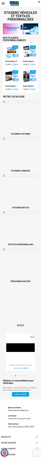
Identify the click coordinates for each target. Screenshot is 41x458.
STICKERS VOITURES (20, 134)
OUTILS (20, 325)
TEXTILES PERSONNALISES (20, 244)
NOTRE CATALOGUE (14, 96)
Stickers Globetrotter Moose (20, 365)
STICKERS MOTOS (20, 207)
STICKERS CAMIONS (20, 171)
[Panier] (38, 3)
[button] (15, 375)
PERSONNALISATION (20, 281)
